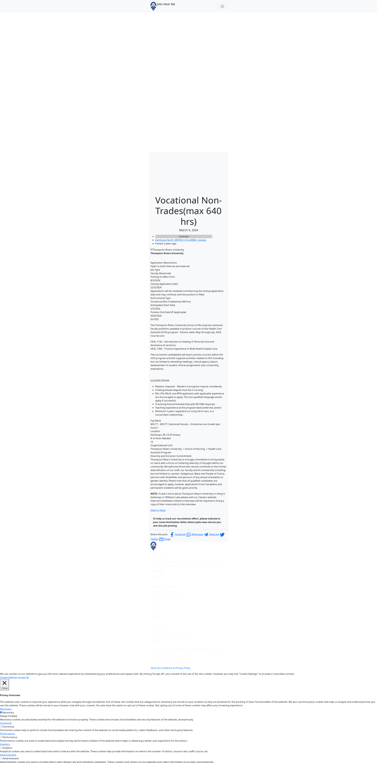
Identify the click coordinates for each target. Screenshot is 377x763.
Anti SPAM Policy (160, 632)
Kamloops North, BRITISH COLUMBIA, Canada (180, 240)
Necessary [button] (5, 709)
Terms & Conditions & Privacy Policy (170, 668)
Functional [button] (6, 723)
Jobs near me (158, 604)
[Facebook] (153, 571)
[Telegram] (160, 571)
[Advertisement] (188, 172)
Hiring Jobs (157, 610)
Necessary (8, 712)
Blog (153, 628)
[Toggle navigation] (222, 6)
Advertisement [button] (8, 755)
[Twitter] (157, 571)
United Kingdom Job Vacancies (168, 598)
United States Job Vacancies (166, 592)
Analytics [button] (5, 744)
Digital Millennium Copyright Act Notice (172, 635)
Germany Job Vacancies (164, 586)
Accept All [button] (23, 677)
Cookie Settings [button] (8, 677)
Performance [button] (7, 733)
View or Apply (158, 510)
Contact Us (157, 624)
